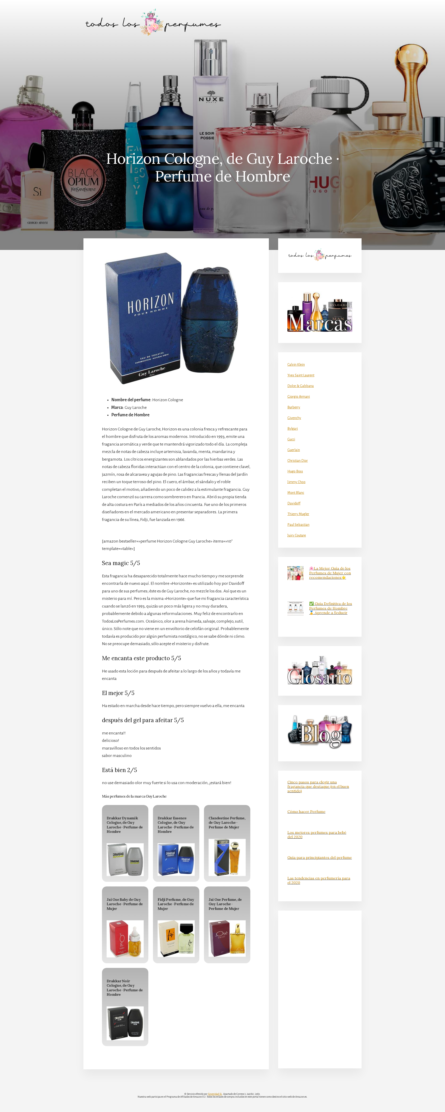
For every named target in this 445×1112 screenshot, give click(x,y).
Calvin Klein (296, 364)
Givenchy (294, 418)
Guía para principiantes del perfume (319, 857)
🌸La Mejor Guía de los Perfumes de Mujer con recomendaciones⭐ (330, 572)
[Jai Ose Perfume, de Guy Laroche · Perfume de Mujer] (227, 938)
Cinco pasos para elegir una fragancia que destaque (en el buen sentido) (318, 786)
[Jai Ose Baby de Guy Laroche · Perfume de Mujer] (125, 939)
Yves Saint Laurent (300, 375)
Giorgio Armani (298, 396)
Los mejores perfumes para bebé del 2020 (316, 834)
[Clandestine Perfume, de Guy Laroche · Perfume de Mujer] (227, 857)
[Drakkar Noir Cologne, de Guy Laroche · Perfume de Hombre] (125, 1023)
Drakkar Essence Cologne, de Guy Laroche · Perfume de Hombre (176, 825)
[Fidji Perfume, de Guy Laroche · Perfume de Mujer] (176, 938)
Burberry (293, 407)
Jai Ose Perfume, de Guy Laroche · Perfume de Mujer (225, 904)
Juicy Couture (296, 535)
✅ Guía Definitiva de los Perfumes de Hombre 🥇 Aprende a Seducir (330, 608)
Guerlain (293, 450)
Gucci (291, 439)
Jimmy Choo (296, 482)
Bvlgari (292, 428)
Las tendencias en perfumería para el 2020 (318, 880)
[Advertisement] (222, 79)
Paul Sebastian (298, 525)
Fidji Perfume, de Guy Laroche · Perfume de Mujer (176, 904)
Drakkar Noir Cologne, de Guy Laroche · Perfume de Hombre (125, 988)
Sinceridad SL (215, 1094)
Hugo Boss (295, 471)
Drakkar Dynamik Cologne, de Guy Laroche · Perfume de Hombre (125, 825)
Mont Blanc (295, 493)
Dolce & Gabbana (300, 386)
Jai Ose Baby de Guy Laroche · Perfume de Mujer (125, 904)
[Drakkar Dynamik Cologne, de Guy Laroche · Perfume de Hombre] (125, 859)
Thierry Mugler (298, 514)
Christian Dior (297, 460)
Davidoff (293, 503)
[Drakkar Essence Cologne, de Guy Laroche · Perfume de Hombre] (176, 859)
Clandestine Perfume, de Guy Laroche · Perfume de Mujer (227, 822)
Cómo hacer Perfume (306, 811)
